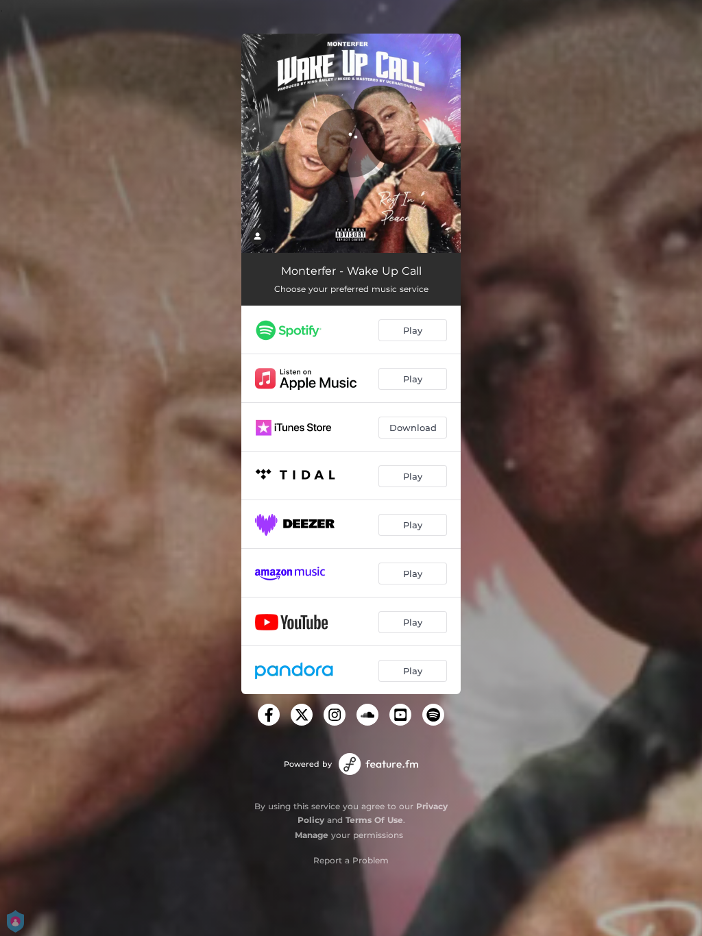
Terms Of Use (374, 820)
